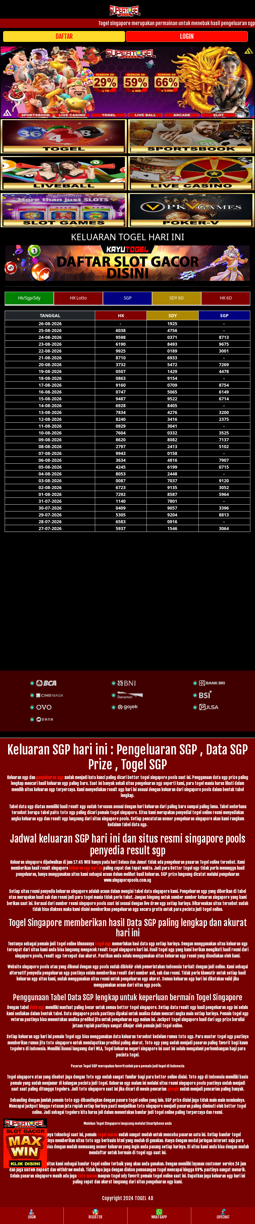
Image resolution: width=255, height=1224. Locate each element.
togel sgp (103, 943)
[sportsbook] (64, 173)
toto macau (87, 1175)
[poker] (64, 210)
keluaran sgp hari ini (85, 868)
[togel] (64, 136)
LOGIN (187, 36)
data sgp (37, 1007)
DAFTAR (64, 36)
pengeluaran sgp (49, 777)
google (173, 1089)
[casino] (191, 173)
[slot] (191, 136)
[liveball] (191, 210)
